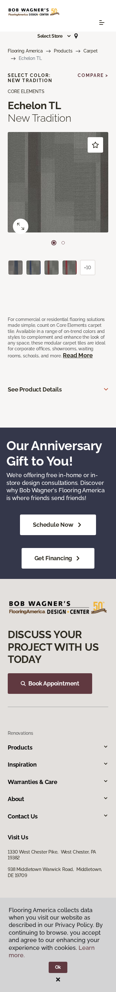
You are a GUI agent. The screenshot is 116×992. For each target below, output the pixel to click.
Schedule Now (53, 524)
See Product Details (35, 389)
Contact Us (23, 816)
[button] (54, 36)
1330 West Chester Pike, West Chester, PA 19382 (52, 854)
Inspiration (22, 764)
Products (63, 50)
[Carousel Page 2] (63, 242)
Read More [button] (77, 355)
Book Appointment (53, 683)
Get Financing (53, 558)
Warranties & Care (32, 782)
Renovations (20, 733)
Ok (58, 967)
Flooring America (25, 50)
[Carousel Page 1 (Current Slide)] (53, 242)
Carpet (90, 50)
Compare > (93, 75)
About (16, 799)
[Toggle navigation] (101, 22)
